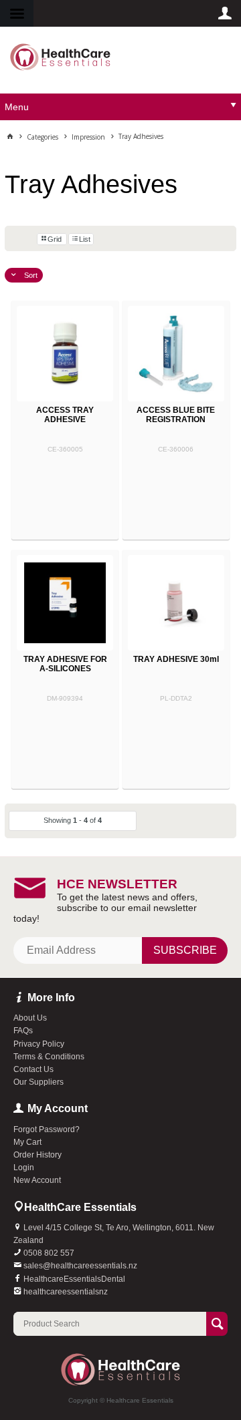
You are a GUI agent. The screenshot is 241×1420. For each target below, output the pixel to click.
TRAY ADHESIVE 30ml (176, 659)
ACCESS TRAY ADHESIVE (65, 414)
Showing (73, 820)
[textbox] (109, 1324)
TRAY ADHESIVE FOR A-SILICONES (65, 664)
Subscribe (185, 950)
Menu (17, 107)
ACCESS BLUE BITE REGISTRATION (176, 414)
